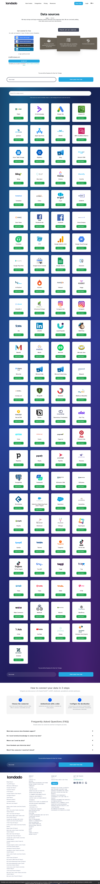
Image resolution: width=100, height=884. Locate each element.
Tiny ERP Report (11, 784)
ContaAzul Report (11, 801)
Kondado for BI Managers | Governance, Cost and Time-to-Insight (60, 797)
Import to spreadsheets (35, 820)
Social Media (32, 805)
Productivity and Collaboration (38, 801)
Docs (30, 831)
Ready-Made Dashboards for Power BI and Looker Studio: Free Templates (38, 784)
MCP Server (32, 818)
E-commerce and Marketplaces (37, 794)
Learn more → (18, 118)
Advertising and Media (35, 792)
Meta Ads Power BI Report (13, 833)
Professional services (35, 825)
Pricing (31, 781)
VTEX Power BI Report (12, 822)
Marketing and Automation (36, 791)
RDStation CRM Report (12, 785)
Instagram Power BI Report (13, 848)
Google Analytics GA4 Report (14, 793)
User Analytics (33, 807)
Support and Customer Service (37, 798)
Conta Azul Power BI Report (13, 870)
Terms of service (30, 63)
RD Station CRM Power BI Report (15, 859)
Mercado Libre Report (12, 803)
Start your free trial (76, 79)
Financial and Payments (35, 796)
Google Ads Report (11, 787)
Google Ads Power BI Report (14, 835)
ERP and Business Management (37, 803)
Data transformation (35, 823)
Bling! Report (10, 782)
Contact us (32, 779)
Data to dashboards (34, 819)
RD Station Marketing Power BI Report (16, 861)
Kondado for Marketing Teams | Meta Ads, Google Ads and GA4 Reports (60, 792)
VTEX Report (10, 791)
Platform (31, 813)
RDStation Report (11, 799)
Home (47, 18)
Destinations (32, 812)
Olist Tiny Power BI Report (13, 813)
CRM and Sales (33, 789)
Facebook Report (11, 789)
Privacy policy (33, 834)
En (92, 3)
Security (31, 826)
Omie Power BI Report (12, 857)
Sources (31, 787)
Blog (30, 829)
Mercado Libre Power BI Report (14, 876)
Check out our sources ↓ (68, 30)
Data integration (34, 822)
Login (86, 3)
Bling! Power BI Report (12, 828)
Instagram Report (11, 795)
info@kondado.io (78, 779)
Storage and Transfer (35, 809)
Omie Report (10, 797)
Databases (32, 800)
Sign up (54, 783)
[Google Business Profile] (86, 783)
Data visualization (34, 810)
